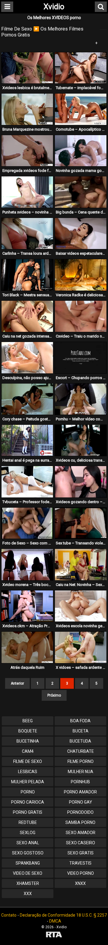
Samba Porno (80, 822)
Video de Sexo (27, 873)
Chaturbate (80, 751)
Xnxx (80, 883)
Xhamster (27, 883)
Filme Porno (81, 761)
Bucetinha (27, 741)
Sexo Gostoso (28, 853)
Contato (8, 915)
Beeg (27, 720)
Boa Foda (80, 720)
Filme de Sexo (27, 761)
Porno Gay (80, 802)
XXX (28, 893)
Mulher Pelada (27, 781)
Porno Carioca (27, 802)
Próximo (54, 695)
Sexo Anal (27, 842)
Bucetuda (80, 741)
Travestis (80, 863)
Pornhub (80, 781)
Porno (28, 792)
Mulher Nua (80, 771)
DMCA (55, 921)
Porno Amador (80, 792)
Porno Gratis (27, 812)
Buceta (80, 731)
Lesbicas (27, 771)
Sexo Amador (80, 832)
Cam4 (28, 751)
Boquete (27, 731)
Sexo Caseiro (80, 842)
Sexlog (27, 832)
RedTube (28, 822)
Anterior (17, 683)
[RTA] (54, 935)
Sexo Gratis (81, 853)
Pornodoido (80, 812)
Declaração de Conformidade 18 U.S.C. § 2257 (63, 915)
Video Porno (80, 873)
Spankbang (28, 863)
